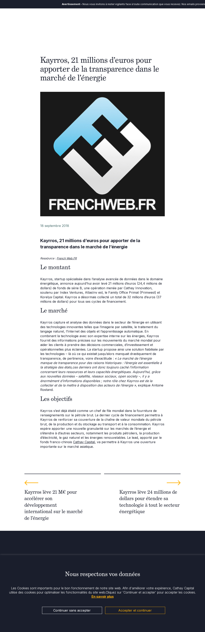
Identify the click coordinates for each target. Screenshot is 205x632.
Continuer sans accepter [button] (72, 610)
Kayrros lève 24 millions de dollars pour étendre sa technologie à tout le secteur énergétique (149, 502)
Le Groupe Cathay (93, 20)
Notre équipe (70, 20)
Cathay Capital (84, 442)
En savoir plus (102, 597)
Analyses (155, 18)
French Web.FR (67, 258)
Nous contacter (173, 20)
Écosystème (119, 18)
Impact (138, 18)
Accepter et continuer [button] (135, 610)
